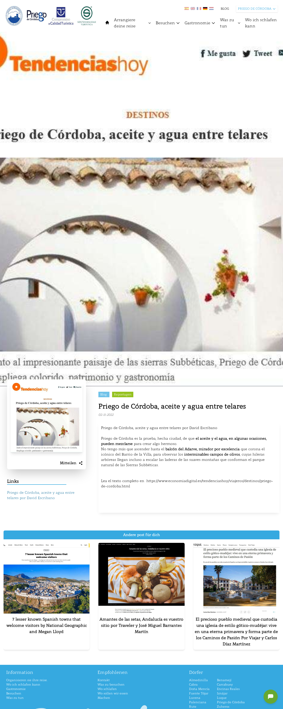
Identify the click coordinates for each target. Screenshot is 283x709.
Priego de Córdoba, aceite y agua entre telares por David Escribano (41, 495)
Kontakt (104, 680)
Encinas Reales (228, 689)
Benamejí (224, 680)
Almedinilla (198, 680)
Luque (222, 698)
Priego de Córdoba (231, 702)
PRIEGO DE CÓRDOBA (255, 9)
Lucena (194, 698)
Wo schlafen (107, 689)
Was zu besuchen (111, 684)
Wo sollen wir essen (113, 693)
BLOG (225, 9)
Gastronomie (197, 23)
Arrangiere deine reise (125, 23)
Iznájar (222, 693)
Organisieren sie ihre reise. (26, 680)
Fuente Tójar (198, 693)
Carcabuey (225, 684)
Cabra (193, 684)
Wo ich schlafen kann (261, 23)
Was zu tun (227, 23)
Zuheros (223, 707)
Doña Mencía (199, 689)
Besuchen (165, 23)
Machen (104, 698)
